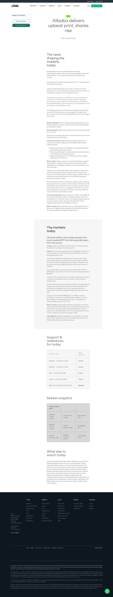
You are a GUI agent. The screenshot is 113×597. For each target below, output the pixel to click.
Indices (43, 506)
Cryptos (44, 513)
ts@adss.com (14, 528)
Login (88, 6)
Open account (97, 6)
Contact (91, 506)
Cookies (32, 548)
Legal (27, 548)
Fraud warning (46, 548)
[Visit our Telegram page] (23, 553)
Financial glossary (62, 518)
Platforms (28, 503)
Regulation (54, 548)
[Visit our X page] (14, 553)
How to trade (61, 503)
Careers (91, 503)
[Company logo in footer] (15, 505)
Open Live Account (21, 21)
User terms (60, 548)
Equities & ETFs (46, 511)
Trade (28, 500)
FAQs (59, 521)
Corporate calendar (78, 506)
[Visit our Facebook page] (12, 553)
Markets (44, 500)
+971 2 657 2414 (15, 529)
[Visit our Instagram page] (21, 553)
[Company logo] (15, 6)
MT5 (27, 511)
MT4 (27, 513)
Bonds (43, 516)
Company (92, 500)
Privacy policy (38, 548)
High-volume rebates (31, 506)
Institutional (29, 518)
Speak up (91, 508)
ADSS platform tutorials (64, 513)
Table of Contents (18, 15)
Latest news (76, 508)
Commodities (45, 518)
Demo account (30, 508)
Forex (43, 508)
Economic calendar (78, 503)
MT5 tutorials (61, 508)
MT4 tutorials (61, 511)
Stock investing (46, 503)
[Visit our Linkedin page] (16, 553)
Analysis (75, 500)
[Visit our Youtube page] (18, 553)
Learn (59, 500)
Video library (61, 506)
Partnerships (29, 521)
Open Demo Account (21, 25)
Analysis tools (29, 516)
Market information (47, 521)
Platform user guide (63, 516)
